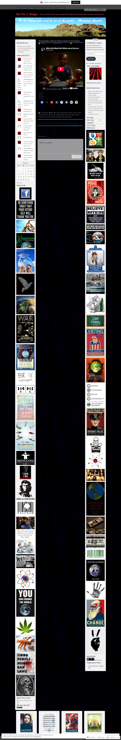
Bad (52, 112)
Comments (39, 8)
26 (33, 176)
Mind (66, 114)
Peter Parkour (49, 43)
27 (18, 179)
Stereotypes (58, 117)
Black (55, 112)
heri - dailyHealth (28, 66)
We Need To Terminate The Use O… (28, 96)
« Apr (17, 183)
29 (23, 179)
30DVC (25, 8)
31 (28, 179)
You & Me (61, 8)
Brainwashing (63, 112)
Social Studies (44, 112)
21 (21, 176)
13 (18, 174)
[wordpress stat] (19, 707)
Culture (79, 112)
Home (18, 8)
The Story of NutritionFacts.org (26, 48)
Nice (69, 114)
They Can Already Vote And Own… (28, 83)
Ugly (63, 117)
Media (62, 114)
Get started (76, 2)
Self (49, 117)
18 (31, 174)
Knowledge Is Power (93, 114)
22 (23, 176)
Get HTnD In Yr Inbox (94, 43)
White (70, 117)
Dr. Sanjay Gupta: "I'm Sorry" (95, 106)
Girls (47, 114)
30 (26, 179)
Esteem (44, 114)
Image (50, 114)
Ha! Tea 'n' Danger (27, 14)
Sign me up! (91, 58)
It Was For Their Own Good (95, 101)
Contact (47, 8)
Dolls (40, 114)
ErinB (25, 137)
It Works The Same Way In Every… (28, 144)
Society (52, 117)
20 (18, 176)
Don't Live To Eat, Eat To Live (95, 108)
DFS (54, 8)
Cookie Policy (37, 736)
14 (21, 174)
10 (28, 171)
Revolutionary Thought (94, 97)
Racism (46, 117)
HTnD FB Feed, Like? (94, 83)
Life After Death (27, 111)
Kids (54, 114)
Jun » (21, 183)
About (31, 8)
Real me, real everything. (24, 46)
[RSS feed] (95, 39)
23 (26, 176)
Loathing (58, 114)
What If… (26, 134)
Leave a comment (76, 43)
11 (30, 171)
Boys (58, 112)
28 (21, 179)
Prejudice (73, 114)
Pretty (77, 114)
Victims (66, 117)
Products (41, 117)
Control (75, 112)
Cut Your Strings (92, 95)
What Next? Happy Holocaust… (28, 128)
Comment (77, 156)
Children (70, 112)
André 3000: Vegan (93, 99)
